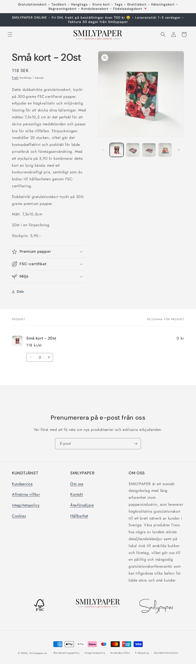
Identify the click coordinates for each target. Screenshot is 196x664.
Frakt (15, 78)
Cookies (19, 516)
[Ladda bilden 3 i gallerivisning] (149, 150)
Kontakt (76, 494)
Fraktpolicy (142, 653)
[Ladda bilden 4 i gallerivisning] (165, 150)
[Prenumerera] (135, 443)
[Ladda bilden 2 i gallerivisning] (133, 150)
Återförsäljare (82, 505)
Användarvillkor (120, 653)
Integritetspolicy (25, 505)
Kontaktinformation (166, 653)
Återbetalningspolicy (66, 653)
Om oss (76, 484)
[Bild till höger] (179, 150)
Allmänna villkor (26, 494)
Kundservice (22, 484)
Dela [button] (20, 291)
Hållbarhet (79, 516)
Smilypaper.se (38, 653)
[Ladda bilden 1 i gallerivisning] (117, 150)
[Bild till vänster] (103, 150)
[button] (10, 34)
